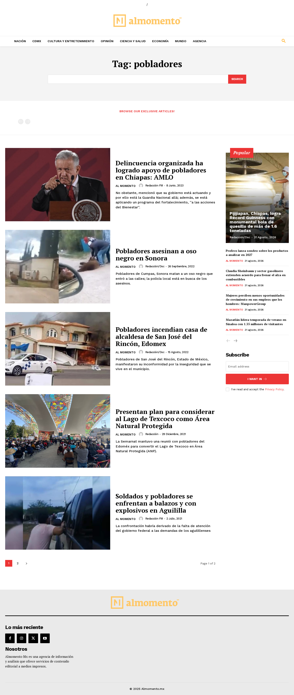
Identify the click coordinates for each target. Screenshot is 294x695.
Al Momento (126, 186)
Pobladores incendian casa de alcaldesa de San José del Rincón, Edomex (161, 336)
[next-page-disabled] (27, 121)
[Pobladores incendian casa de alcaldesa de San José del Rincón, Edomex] (57, 349)
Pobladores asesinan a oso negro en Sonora (156, 254)
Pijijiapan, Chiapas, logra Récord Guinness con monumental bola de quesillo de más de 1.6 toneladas (255, 222)
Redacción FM (154, 185)
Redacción (151, 434)
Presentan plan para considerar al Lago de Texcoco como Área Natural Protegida (165, 418)
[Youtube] (45, 638)
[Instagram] (21, 638)
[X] (33, 638)
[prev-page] (20, 121)
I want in (255, 379)
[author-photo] (141, 185)
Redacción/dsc (154, 266)
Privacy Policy (274, 389)
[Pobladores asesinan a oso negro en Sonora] (57, 266)
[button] (257, 41)
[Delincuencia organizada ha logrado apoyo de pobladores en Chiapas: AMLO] (57, 184)
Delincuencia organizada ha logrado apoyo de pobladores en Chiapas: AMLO (161, 170)
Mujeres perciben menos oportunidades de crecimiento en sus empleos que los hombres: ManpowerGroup (255, 299)
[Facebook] (10, 638)
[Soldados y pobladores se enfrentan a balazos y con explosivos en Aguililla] (57, 513)
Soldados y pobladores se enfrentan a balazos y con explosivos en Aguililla (156, 503)
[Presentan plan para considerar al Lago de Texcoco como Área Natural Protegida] (57, 431)
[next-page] (26, 563)
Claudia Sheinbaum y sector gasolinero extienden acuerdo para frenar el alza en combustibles (256, 275)
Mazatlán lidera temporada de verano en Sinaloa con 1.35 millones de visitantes (256, 322)
